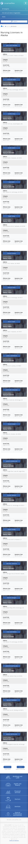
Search (15, 21)
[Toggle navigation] (25, 3)
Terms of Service (14, 840)
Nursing (8, 26)
